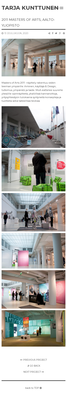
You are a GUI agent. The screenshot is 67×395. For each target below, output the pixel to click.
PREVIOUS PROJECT (35, 359)
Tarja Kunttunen (30, 7)
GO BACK (35, 365)
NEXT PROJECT (32, 371)
